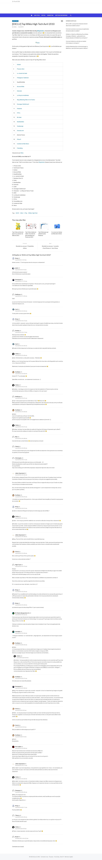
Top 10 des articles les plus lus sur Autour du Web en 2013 (17, 233)
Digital (43, 15)
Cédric (15, 27)
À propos (51, 856)
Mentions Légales (69, 856)
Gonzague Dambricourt (23, 104)
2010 (18, 213)
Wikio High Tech (33, 213)
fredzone (19, 108)
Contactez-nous (44, 856)
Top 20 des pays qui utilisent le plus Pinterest (43, 233)
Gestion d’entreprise (61, 15)
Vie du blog (56, 856)
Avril (22, 213)
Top (26, 213)
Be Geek (19, 117)
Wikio (22, 153)
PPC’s (18, 113)
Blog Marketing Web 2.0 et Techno (26, 99)
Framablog (20, 148)
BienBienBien (20, 121)
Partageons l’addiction (23, 77)
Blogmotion (40, 31)
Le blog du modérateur (23, 95)
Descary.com (20, 130)
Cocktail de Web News (23, 143)
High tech (37, 15)
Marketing (50, 15)
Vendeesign (20, 126)
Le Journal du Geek (22, 73)
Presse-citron (20, 69)
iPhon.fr (19, 139)
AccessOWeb (20, 86)
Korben (19, 64)
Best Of (62, 856)
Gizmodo (19, 91)
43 (61, 20)
